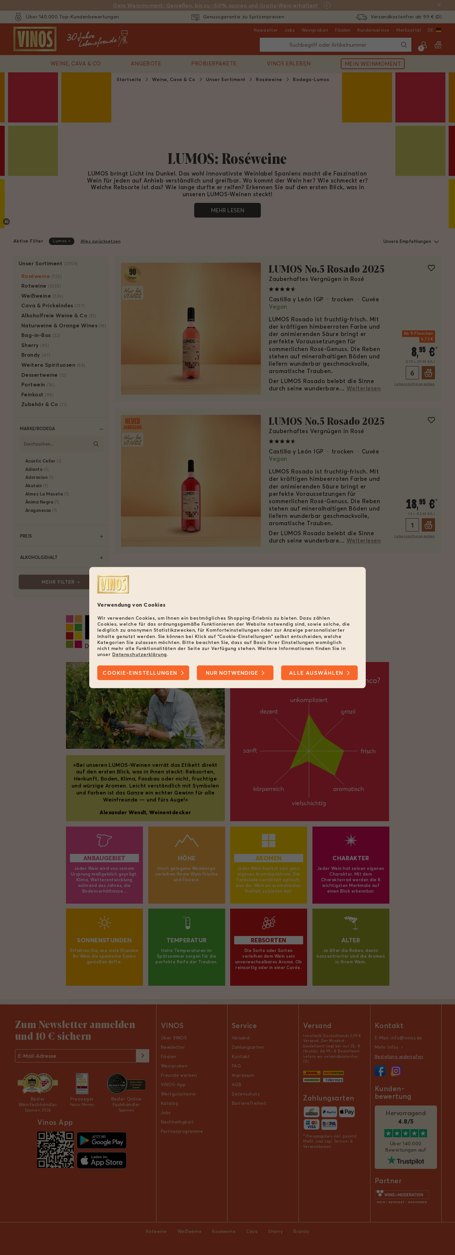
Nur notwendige (232, 672)
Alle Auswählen (316, 672)
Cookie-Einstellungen (140, 672)
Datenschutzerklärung (139, 654)
